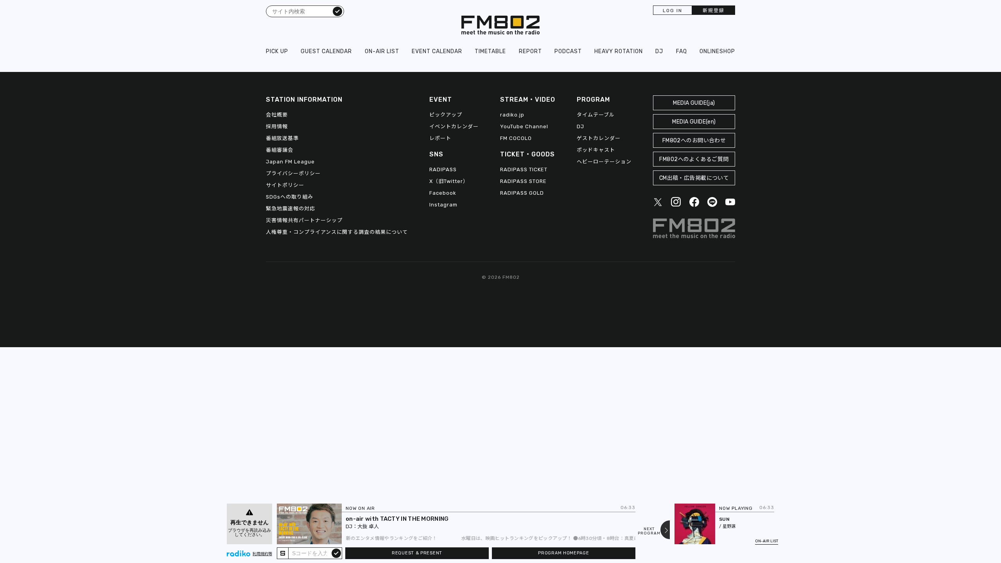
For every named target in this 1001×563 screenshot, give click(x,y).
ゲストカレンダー (599, 138)
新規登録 (714, 10)
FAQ (681, 51)
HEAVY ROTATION (618, 51)
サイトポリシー (285, 185)
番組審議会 (279, 150)
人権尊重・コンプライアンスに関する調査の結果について (337, 232)
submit (336, 552)
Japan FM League (290, 162)
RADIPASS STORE (523, 181)
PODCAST (568, 51)
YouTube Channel (524, 126)
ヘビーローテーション (604, 162)
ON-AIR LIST (382, 51)
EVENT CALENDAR (437, 51)
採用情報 (277, 126)
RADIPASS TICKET (523, 169)
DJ (659, 51)
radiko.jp (512, 115)
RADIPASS (443, 169)
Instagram (443, 205)
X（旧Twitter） (448, 181)
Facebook (442, 193)
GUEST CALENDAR (326, 51)
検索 (337, 11)
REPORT (530, 51)
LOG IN (672, 10)
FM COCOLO (516, 138)
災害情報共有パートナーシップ (304, 220)
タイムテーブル (596, 115)
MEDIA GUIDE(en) (694, 121)
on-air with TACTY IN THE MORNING (397, 518)
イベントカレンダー (454, 126)
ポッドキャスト (596, 150)
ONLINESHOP (717, 51)
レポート (440, 138)
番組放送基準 (282, 138)
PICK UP (277, 51)
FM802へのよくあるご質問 (693, 159)
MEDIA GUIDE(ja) (694, 103)
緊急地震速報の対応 (290, 209)
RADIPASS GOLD (522, 193)
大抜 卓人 (368, 526)
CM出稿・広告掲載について (694, 178)
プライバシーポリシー (293, 173)
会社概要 (277, 115)
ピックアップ (445, 115)
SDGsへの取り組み (289, 197)
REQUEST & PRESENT (417, 553)
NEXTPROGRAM (649, 531)
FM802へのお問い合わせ (694, 140)
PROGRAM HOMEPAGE (563, 553)
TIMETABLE (490, 51)
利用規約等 (262, 554)
